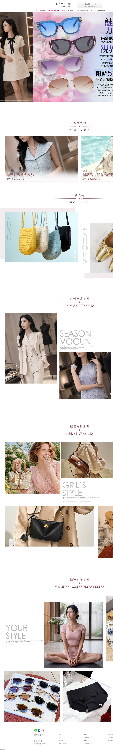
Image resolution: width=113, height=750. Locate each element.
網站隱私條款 (3, 749)
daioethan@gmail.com (38, 744)
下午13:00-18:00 (38, 741)
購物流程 (86, 734)
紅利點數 (61, 740)
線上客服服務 (62, 743)
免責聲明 (110, 737)
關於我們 (61, 734)
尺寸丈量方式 (87, 743)
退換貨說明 (86, 740)
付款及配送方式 (88, 737)
